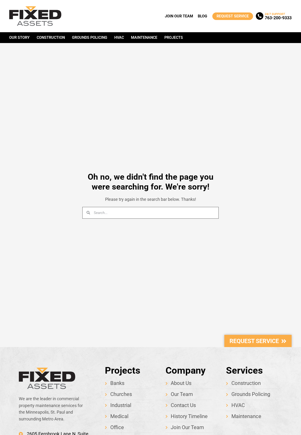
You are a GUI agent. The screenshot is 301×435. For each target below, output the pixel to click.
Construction (51, 37)
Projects (173, 37)
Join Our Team (179, 16)
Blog (202, 16)
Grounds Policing (89, 37)
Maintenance (144, 37)
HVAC (119, 37)
